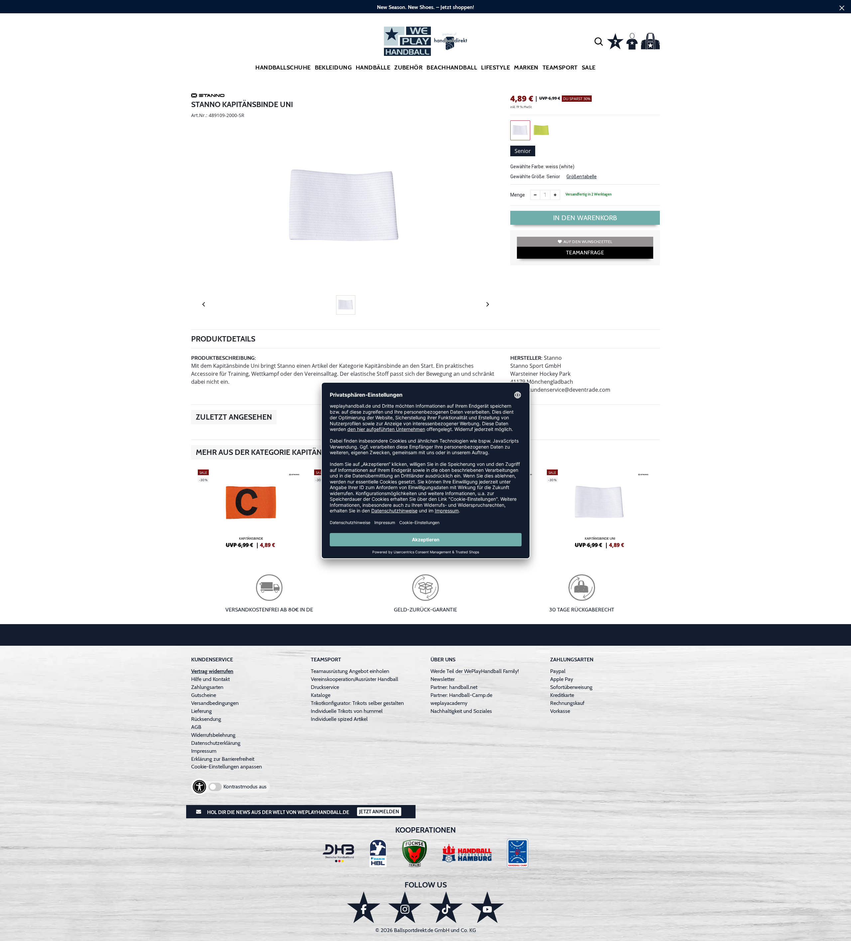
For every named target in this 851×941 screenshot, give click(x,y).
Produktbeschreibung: (223, 358)
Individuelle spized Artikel (339, 719)
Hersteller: (526, 358)
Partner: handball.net (453, 687)
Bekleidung (333, 67)
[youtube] (487, 907)
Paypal (557, 671)
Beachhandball (451, 67)
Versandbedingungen (215, 703)
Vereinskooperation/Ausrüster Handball (354, 679)
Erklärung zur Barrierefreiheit (222, 759)
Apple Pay (561, 679)
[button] (598, 41)
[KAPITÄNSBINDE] (250, 507)
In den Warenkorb (585, 218)
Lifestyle (495, 67)
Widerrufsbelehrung (213, 735)
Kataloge (320, 695)
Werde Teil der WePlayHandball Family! (474, 671)
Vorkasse (560, 711)
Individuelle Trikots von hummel (347, 711)
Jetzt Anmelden (379, 812)
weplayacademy (448, 703)
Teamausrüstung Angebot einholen (350, 671)
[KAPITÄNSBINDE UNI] (600, 507)
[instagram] (405, 907)
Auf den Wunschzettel (587, 241)
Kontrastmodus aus (245, 786)
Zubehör (408, 67)
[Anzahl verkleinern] (535, 195)
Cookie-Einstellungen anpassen (226, 766)
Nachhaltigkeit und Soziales (461, 711)
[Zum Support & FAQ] (615, 40)
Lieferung (201, 711)
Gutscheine (203, 695)
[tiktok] (446, 907)
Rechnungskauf (567, 703)
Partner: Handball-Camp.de (461, 695)
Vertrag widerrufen (212, 671)
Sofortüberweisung (571, 687)
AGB (196, 727)
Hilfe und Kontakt (210, 679)
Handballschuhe (282, 67)
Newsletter (442, 679)
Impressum (203, 751)
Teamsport (560, 67)
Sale (589, 67)
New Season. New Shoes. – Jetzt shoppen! (425, 7)
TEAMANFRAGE (585, 252)
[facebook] (363, 907)
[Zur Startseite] (425, 41)
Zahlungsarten (207, 687)
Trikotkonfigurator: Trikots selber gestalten (357, 703)
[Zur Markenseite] (207, 96)
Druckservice (325, 687)
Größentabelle (581, 176)
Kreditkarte (562, 695)
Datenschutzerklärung (215, 743)
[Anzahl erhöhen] (555, 195)
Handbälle (373, 67)
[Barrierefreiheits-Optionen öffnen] (199, 786)
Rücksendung (206, 719)
